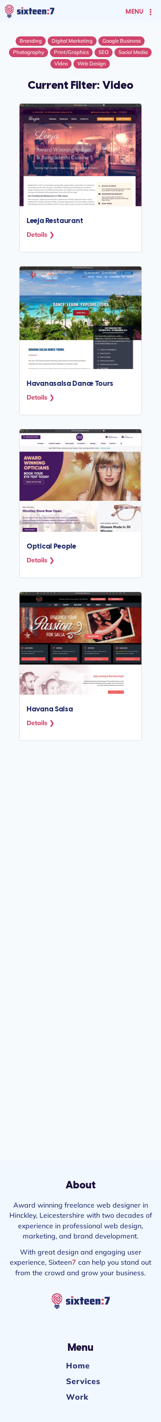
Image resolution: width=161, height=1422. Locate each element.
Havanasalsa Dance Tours (70, 384)
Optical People (51, 547)
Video (61, 63)
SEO (103, 52)
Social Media (133, 52)
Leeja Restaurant (55, 221)
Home (78, 1365)
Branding (31, 41)
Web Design (91, 63)
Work (77, 1397)
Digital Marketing (72, 41)
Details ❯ (40, 234)
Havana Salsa (50, 709)
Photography (28, 52)
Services (83, 1381)
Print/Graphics (71, 52)
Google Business (121, 41)
